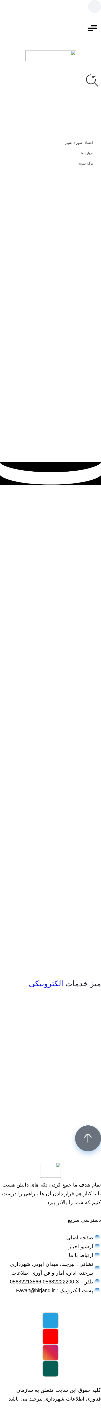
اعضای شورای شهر (79, 143)
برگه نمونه (85, 163)
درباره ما (87, 153)
